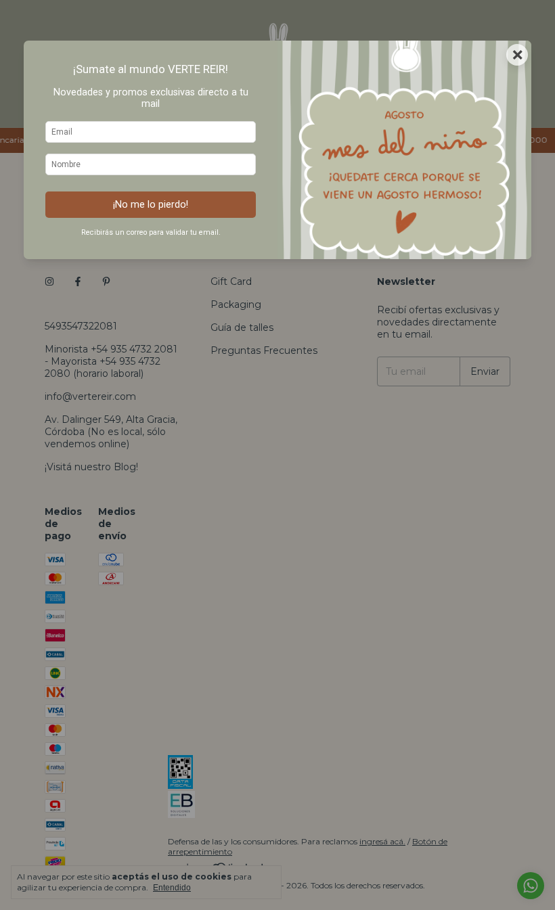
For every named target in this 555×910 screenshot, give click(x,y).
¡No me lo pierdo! (150, 204)
